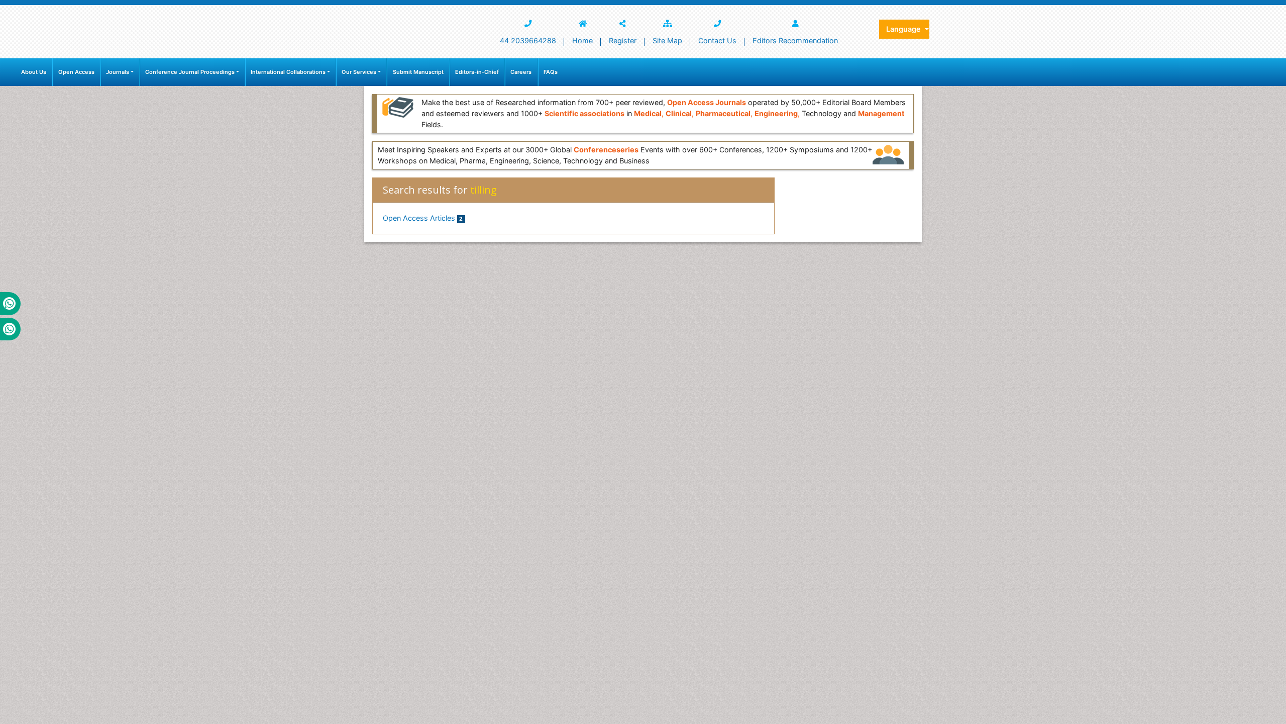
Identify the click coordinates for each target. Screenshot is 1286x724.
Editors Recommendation (795, 40)
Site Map (667, 40)
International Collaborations (288, 71)
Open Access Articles (423, 218)
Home (582, 40)
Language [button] (904, 29)
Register (622, 40)
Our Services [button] (359, 71)
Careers (520, 71)
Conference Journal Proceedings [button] (190, 71)
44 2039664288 (528, 40)
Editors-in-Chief (477, 71)
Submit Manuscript (418, 71)
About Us (33, 71)
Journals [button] (117, 71)
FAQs (551, 71)
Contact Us (717, 40)
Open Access (76, 71)
